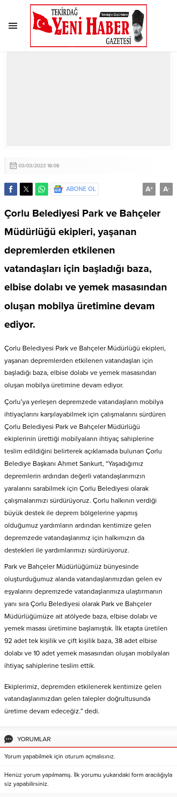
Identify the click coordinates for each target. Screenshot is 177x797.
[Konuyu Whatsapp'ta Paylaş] (41, 189)
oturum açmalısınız (89, 756)
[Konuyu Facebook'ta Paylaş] (10, 189)
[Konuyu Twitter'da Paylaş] (26, 189)
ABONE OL (81, 189)
